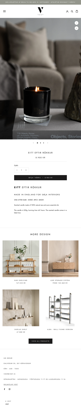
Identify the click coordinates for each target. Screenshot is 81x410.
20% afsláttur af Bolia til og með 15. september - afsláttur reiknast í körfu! (40, 2)
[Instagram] (9, 389)
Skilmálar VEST (11, 385)
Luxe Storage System (60, 280)
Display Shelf (21, 329)
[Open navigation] (4, 11)
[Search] (72, 11)
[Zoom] (76, 23)
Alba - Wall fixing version (60, 329)
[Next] (47, 142)
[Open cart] (77, 11)
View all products (40, 341)
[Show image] (37, 142)
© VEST (8, 401)
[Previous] (33, 142)
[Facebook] (4, 389)
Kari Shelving (20, 280)
